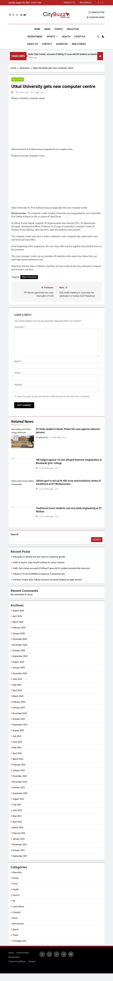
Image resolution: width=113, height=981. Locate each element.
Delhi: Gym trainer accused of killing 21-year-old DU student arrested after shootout (79, 3)
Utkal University (29, 277)
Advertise (62, 44)
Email (17, 373)
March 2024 (18, 696)
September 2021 (20, 856)
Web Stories (79, 44)
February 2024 (19, 702)
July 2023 (17, 736)
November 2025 (20, 645)
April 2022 (17, 822)
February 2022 (19, 833)
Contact (47, 44)
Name (17, 361)
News (47, 29)
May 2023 (17, 747)
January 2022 (19, 839)
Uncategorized (19, 941)
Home (37, 29)
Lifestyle (79, 36)
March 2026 (18, 622)
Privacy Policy (23, 953)
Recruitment (35, 36)
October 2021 (19, 850)
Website (18, 384)
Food (15, 883)
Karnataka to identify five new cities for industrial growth (39, 557)
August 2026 (18, 610)
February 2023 (19, 764)
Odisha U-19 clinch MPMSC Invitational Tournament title (39, 574)
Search (14, 534)
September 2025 (20, 656)
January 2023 (19, 770)
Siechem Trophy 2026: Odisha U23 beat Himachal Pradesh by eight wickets (47, 579)
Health (66, 36)
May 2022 (17, 816)
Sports (51, 36)
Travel (15, 935)
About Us (32, 44)
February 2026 (19, 627)
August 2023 (18, 730)
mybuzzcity (43, 437)
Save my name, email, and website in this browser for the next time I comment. (53, 396)
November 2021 (20, 844)
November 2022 (20, 782)
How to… (17, 895)
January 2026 (19, 633)
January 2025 (19, 667)
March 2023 (18, 759)
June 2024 (17, 679)
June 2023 (17, 742)
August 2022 (18, 799)
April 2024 (17, 690)
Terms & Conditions (17, 961)
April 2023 (17, 753)
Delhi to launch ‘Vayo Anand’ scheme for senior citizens (38, 562)
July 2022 (17, 804)
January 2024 (19, 707)
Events (59, 29)
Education (73, 29)
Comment (19, 327)
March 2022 (18, 827)
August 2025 (18, 662)
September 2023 (20, 724)
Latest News (18, 906)
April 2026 (17, 616)
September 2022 (20, 793)
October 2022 (19, 787)
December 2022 (20, 776)
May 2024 (17, 685)
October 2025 (19, 650)
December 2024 (20, 673)
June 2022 (17, 810)
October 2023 (19, 719)
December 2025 (20, 639)
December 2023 (20, 713)
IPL (14, 901)
